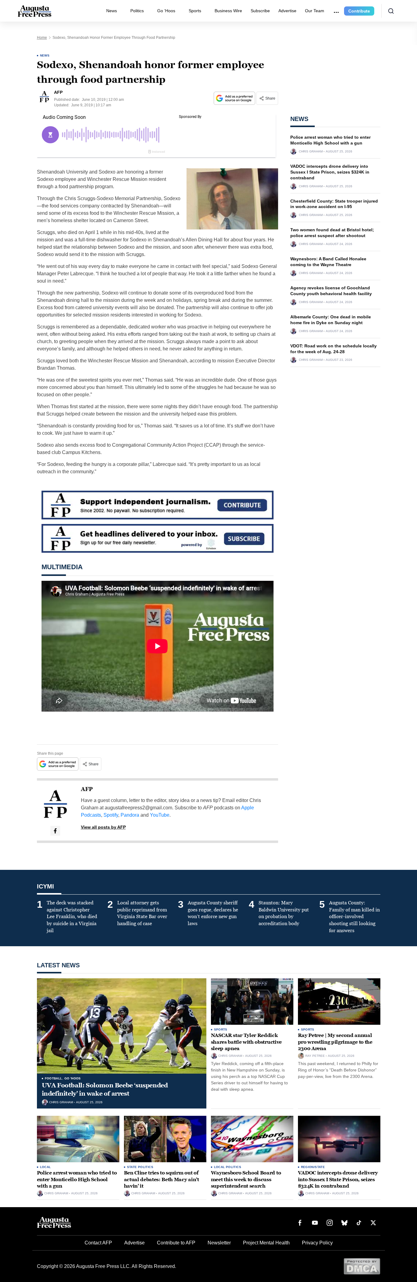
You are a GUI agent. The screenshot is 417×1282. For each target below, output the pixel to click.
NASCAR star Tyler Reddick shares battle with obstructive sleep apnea (246, 1042)
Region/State (313, 1167)
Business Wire (228, 10)
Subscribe (260, 10)
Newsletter (219, 1242)
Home (42, 37)
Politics (137, 10)
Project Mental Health (266, 1242)
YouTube (159, 815)
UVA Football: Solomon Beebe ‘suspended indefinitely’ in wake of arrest (105, 1089)
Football (53, 1078)
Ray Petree (315, 1055)
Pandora (130, 815)
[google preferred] (235, 98)
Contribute (359, 11)
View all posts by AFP (103, 827)
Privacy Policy (317, 1242)
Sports (195, 10)
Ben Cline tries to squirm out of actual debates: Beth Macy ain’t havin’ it (161, 1179)
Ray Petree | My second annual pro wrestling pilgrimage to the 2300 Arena (335, 1042)
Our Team (314, 10)
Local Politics (227, 1167)
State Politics (140, 1167)
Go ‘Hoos (166, 10)
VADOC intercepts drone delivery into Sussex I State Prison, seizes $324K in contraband (329, 172)
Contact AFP (98, 1242)
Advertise (287, 10)
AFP (87, 789)
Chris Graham (311, 151)
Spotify (110, 815)
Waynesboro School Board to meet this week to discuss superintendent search (246, 1179)
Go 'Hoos (72, 1078)
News (111, 10)
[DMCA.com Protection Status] (361, 1266)
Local (45, 1167)
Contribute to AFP (176, 1242)
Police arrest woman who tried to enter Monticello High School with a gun (77, 1179)
